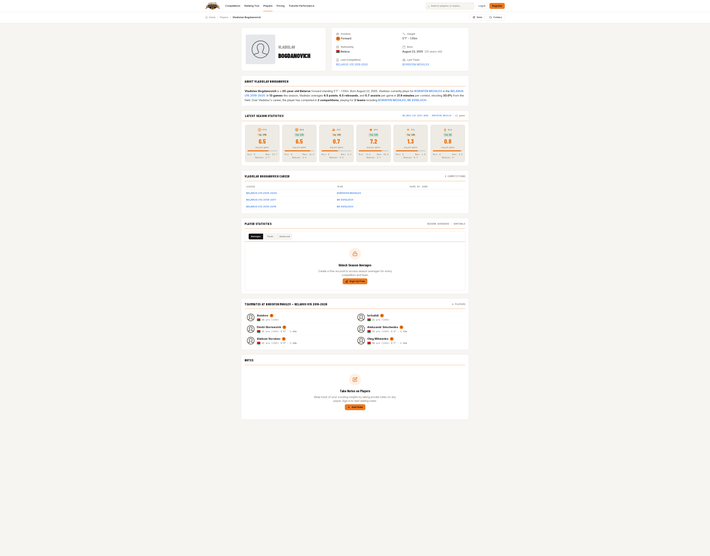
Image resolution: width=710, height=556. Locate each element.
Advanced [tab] (284, 236)
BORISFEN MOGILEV (415, 64)
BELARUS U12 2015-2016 (261, 206)
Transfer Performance (301, 5)
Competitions (232, 5)
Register (497, 5)
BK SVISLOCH (416, 100)
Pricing (281, 5)
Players (268, 5)
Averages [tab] (256, 236)
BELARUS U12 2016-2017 (261, 199)
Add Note (357, 407)
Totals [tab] (270, 236)
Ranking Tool (251, 5)
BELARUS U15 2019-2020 (352, 64)
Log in (482, 5)
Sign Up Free (357, 281)
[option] (300, 317)
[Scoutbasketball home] (212, 6)
